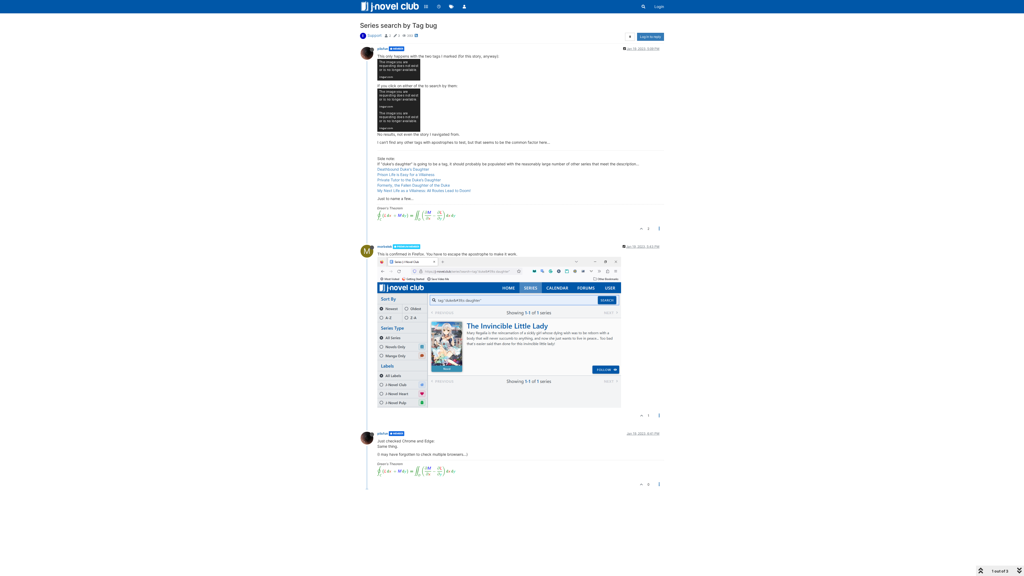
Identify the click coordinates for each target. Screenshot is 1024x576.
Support (374, 35)
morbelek (384, 247)
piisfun (382, 49)
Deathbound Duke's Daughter (403, 169)
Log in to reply (650, 37)
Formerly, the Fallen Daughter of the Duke (413, 185)
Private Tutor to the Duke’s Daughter (409, 180)
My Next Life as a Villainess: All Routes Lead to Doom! (424, 190)
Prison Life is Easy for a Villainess (405, 174)
